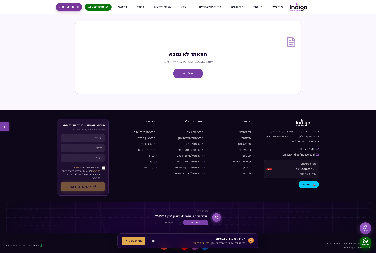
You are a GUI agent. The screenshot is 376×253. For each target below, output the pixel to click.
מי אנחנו (257, 7)
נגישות (151, 162)
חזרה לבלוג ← (188, 73)
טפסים (140, 7)
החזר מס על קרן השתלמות (188, 167)
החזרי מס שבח (195, 132)
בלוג (183, 7)
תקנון (152, 156)
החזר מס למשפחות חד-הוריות (186, 173)
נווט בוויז (309, 184)
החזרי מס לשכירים (210, 7)
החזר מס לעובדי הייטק (190, 138)
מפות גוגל (168, 222)
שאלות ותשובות (162, 7)
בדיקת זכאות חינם (69, 7)
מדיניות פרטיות (146, 150)
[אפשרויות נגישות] (4, 126)
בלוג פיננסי (245, 150)
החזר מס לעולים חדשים (190, 156)
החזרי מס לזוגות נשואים (189, 150)
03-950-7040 (96, 7)
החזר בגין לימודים (145, 144)
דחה (153, 241)
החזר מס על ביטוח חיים (190, 162)
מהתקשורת (237, 7)
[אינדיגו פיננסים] (298, 7)
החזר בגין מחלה (146, 138)
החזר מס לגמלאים (193, 144)
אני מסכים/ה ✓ (133, 241)
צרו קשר (122, 7)
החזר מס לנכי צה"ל (144, 132)
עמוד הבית (278, 7)
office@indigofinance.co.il (299, 155)
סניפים (247, 173)
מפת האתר (149, 167)
